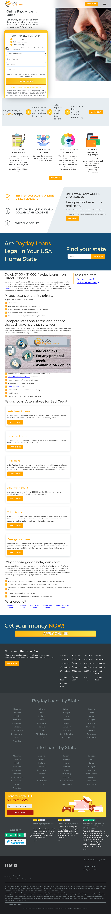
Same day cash (13, 387)
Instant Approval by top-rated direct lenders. (58, 112)
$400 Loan (99, 655)
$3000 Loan (65, 667)
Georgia (66, 713)
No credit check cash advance (19, 377)
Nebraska (17, 727)
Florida (42, 713)
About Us (8, 876)
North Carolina (17, 730)
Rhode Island (41, 734)
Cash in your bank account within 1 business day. (77, 112)
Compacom (9, 288)
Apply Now (12, 663)
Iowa (66, 716)
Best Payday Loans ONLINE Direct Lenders (34, 197)
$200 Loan (76, 655)
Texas (17, 738)
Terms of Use (15, 93)
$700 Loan (88, 659)
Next (107, 836)
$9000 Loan (89, 671)
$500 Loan (64, 659)
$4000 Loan (77, 667)
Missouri (66, 723)
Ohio (42, 730)
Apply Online (15, 422)
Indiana (41, 716)
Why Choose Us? (27, 223)
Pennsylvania (16, 734)
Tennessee (91, 734)
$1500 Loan (89, 663)
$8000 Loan (77, 671)
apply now (91, 4)
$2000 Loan (100, 663)
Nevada (41, 727)
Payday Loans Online (90, 870)
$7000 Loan (65, 671)
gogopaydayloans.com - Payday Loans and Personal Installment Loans (45, 909)
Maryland (66, 720)
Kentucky (17, 720)
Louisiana (42, 720)
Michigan (91, 720)
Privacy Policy (38, 92)
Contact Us (16, 876)
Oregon (91, 730)
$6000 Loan (100, 667)
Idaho (91, 713)
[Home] (14, 4)
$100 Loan (64, 655)
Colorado (91, 709)
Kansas (91, 716)
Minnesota (16, 723)
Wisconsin (91, 738)
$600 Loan (76, 659)
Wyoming (17, 741)
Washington (66, 738)
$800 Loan (99, 659)
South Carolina (66, 734)
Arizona (41, 709)
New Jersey (66, 727)
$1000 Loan (77, 663)
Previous (30, 836)
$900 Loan (64, 663)
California (66, 709)
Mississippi (41, 723)
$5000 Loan (89, 667)
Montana (91, 723)
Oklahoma (66, 730)
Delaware (17, 713)
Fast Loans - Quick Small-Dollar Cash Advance (34, 211)
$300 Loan (88, 655)
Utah (42, 738)
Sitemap (33, 879)
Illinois (16, 716)
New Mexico (91, 727)
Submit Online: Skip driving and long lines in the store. (39, 111)
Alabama (17, 709)
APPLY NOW (20, 812)
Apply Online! (55, 633)
